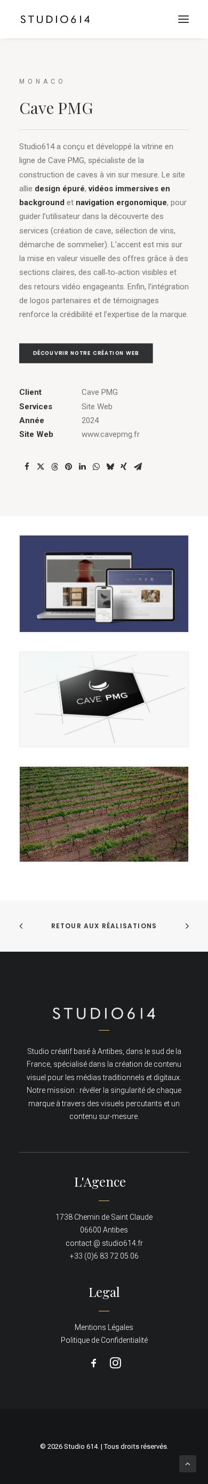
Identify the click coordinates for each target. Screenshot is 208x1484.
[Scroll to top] (187, 1463)
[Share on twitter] (40, 466)
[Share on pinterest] (68, 466)
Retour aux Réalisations (104, 925)
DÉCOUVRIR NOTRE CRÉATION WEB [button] (86, 353)
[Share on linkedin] (82, 466)
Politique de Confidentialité (104, 1340)
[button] (183, 19)
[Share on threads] (54, 466)
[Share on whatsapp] (96, 466)
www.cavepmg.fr (111, 434)
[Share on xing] (123, 466)
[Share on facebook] (26, 466)
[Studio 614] (55, 19)
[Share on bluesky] (109, 466)
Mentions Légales (104, 1327)
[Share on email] (137, 466)
